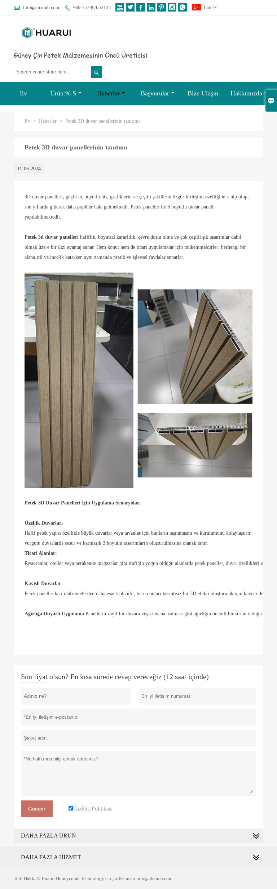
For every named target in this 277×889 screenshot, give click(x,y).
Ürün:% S (63, 93)
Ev (23, 93)
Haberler (108, 93)
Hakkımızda (246, 93)
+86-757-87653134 (92, 7)
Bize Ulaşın (203, 93)
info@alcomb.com (41, 7)
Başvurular (155, 93)
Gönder (36, 809)
